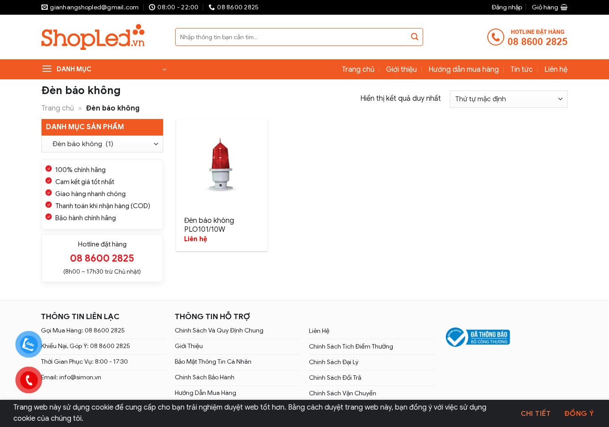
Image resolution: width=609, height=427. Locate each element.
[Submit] (414, 37)
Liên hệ (556, 69)
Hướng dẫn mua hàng (463, 69)
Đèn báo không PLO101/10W (209, 225)
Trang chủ (358, 69)
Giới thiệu (401, 69)
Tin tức (521, 69)
